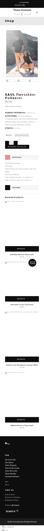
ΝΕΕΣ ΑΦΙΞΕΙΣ (19, 119)
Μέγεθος (9, 135)
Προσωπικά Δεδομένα (12, 476)
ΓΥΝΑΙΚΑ (8, 119)
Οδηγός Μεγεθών (10, 474)
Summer (17, 128)
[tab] (22, 157)
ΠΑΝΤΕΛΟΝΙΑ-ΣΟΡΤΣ (25, 122)
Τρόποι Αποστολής (11, 471)
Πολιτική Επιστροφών (12, 468)
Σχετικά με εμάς (10, 460)
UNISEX (21, 116)
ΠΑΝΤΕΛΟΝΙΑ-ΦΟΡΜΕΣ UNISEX (18, 125)
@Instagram (15, 505)
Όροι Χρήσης (9, 462)
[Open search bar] (24, 5)
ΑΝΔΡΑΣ (28, 116)
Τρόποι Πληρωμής (11, 465)
